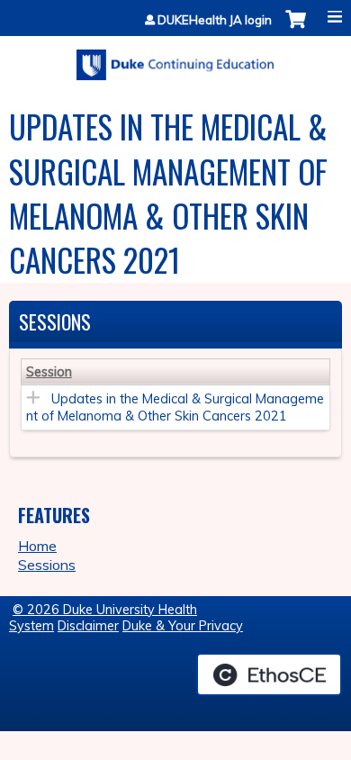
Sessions (47, 565)
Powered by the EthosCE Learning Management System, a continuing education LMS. (269, 674)
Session (49, 372)
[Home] (175, 58)
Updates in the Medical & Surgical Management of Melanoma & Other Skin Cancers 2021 (175, 407)
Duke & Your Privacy (182, 626)
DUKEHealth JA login (215, 20)
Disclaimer (88, 626)
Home (37, 546)
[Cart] (295, 28)
